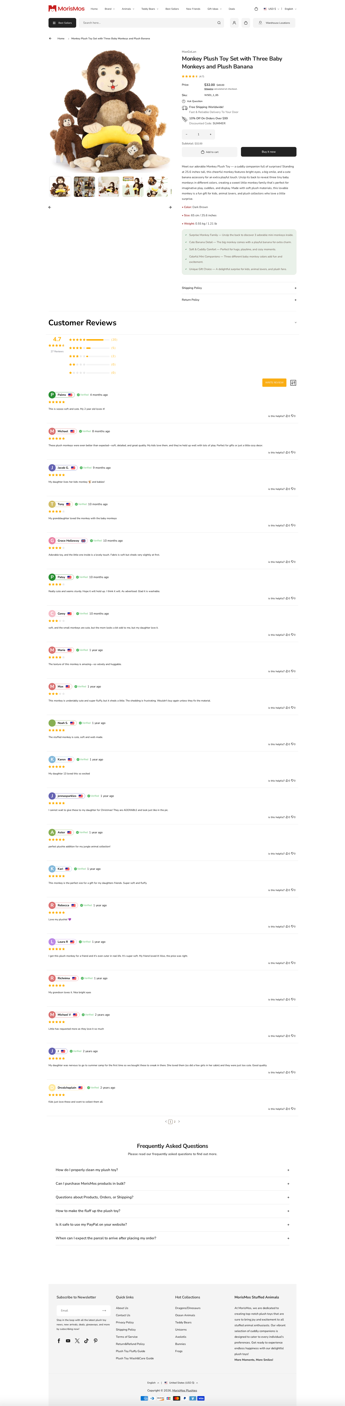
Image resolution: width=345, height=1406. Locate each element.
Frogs (179, 1351)
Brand (108, 9)
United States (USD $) (181, 1382)
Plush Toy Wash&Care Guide (135, 1358)
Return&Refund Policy (130, 1344)
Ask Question (195, 101)
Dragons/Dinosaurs (188, 1308)
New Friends (193, 9)
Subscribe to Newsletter (76, 1297)
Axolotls (180, 1337)
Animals (126, 9)
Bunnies (180, 1344)
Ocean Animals (185, 1315)
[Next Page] (179, 1122)
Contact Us (123, 1315)
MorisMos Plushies (184, 1391)
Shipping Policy (126, 1330)
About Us (122, 1308)
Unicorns (181, 1330)
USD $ (271, 10)
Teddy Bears (148, 9)
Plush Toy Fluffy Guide (130, 1351)
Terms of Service (127, 1337)
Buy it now (269, 152)
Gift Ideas (213, 9)
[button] (60, 187)
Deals (232, 9)
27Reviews (57, 351)
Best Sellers (172, 9)
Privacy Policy (125, 1322)
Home (94, 9)
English (289, 9)
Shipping (208, 88)
